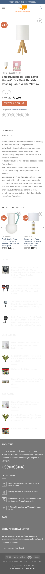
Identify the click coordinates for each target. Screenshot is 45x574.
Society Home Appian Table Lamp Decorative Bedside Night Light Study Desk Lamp (32, 242)
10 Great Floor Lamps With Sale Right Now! (24, 508)
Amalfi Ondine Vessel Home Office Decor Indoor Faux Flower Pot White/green (11, 242)
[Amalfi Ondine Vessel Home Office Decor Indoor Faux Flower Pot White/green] (11, 223)
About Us (7, 561)
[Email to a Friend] (18, 115)
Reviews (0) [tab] (7, 135)
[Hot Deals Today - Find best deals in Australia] (22, 8)
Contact (34, 561)
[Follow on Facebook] (4, 467)
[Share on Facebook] (9, 115)
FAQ (40, 561)
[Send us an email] (18, 467)
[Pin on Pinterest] (22, 115)
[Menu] (3, 8)
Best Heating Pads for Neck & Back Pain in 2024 (23, 484)
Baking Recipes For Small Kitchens (23, 491)
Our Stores (17, 561)
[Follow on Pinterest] (22, 467)
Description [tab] (7, 130)
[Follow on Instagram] (9, 467)
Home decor (22, 110)
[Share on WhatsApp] (4, 115)
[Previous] (6, 38)
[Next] (39, 38)
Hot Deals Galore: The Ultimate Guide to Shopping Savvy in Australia (24, 499)
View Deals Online (14, 103)
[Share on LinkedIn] (27, 115)
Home (4, 73)
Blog (26, 561)
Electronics (15, 73)
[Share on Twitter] (13, 115)
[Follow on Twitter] (13, 467)
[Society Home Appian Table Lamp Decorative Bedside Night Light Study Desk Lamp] (33, 223)
